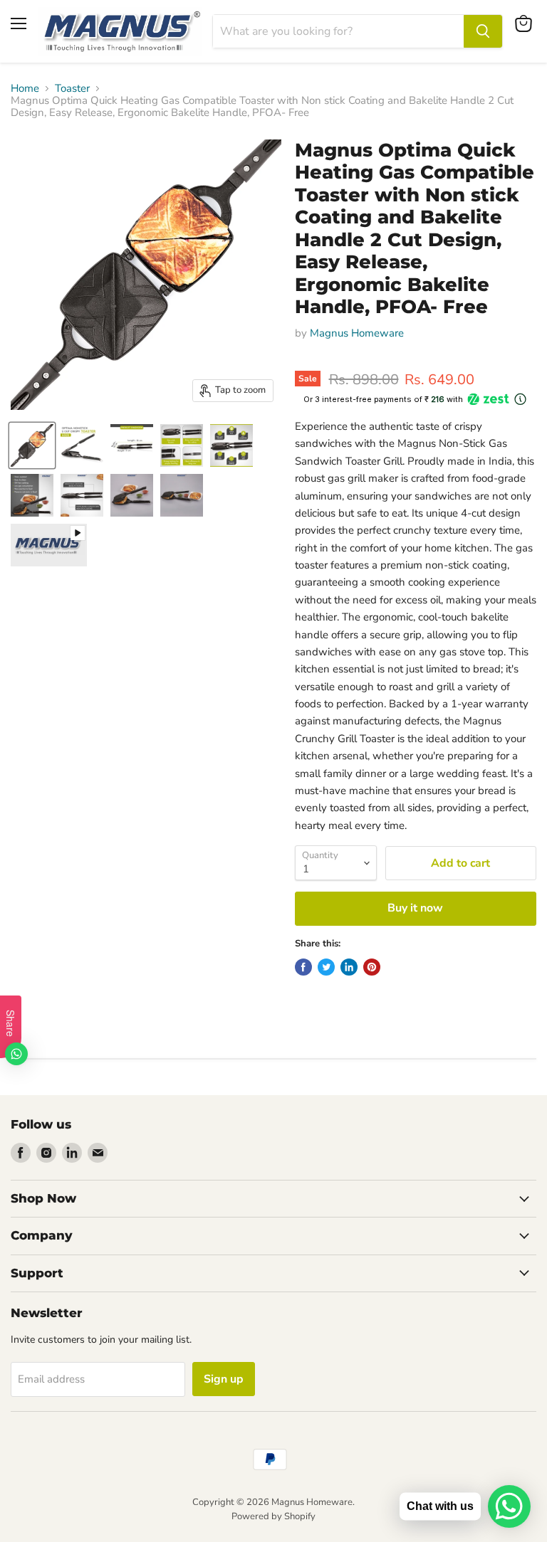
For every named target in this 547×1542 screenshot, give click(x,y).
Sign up (224, 1379)
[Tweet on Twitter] (326, 967)
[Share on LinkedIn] (349, 967)
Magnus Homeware (357, 333)
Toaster (72, 89)
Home (25, 89)
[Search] (483, 31)
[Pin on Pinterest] (371, 967)
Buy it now (415, 908)
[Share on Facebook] (303, 967)
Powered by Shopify (273, 1516)
